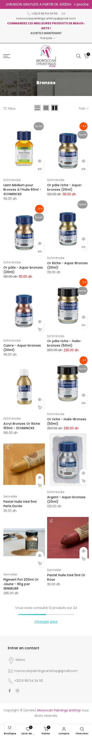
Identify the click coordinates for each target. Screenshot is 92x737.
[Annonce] (39, 4)
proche (82, 4)
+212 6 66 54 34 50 (44, 13)
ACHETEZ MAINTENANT (46, 33)
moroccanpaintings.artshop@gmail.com (46, 18)
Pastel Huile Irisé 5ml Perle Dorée (20, 503)
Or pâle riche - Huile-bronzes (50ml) (64, 343)
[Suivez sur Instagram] (17, 690)
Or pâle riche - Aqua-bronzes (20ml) (64, 187)
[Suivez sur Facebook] (9, 690)
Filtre (11, 108)
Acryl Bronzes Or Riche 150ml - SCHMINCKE (21, 425)
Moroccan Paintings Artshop (59, 710)
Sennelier (10, 496)
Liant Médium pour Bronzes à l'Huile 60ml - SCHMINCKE (22, 189)
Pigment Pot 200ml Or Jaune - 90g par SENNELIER (21, 584)
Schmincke (12, 180)
